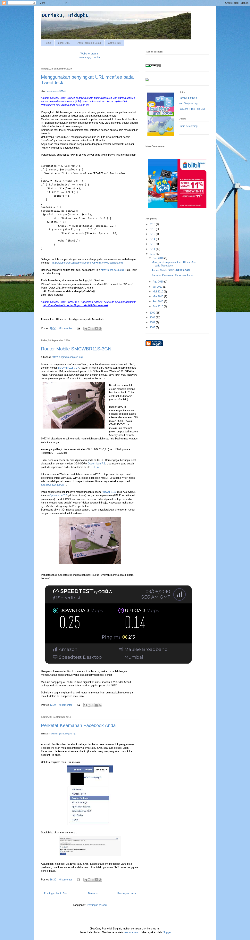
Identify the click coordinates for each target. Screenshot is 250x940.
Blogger (166, 932)
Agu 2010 (158, 281)
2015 (153, 234)
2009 (153, 312)
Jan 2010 (158, 306)
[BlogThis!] (89, 329)
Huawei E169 (109, 491)
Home (48, 43)
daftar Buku (64, 43)
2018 (153, 224)
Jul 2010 (158, 286)
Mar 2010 (158, 296)
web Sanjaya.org (188, 103)
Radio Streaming (188, 126)
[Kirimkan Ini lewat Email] (85, 329)
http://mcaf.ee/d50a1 (112, 269)
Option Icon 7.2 (96, 463)
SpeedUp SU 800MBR (53, 484)
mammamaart (131, 932)
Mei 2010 (158, 291)
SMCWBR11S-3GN (68, 367)
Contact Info (114, 43)
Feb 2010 (158, 301)
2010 (153, 253)
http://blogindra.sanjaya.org (67, 357)
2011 (153, 249)
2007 (153, 322)
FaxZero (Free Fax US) (192, 108)
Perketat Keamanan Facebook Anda (78, 725)
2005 (153, 327)
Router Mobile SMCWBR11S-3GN (76, 348)
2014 (153, 239)
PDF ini (95, 467)
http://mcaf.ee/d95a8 (56, 91)
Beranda (92, 893)
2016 (153, 229)
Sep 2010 (158, 258)
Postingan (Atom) (97, 904)
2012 (153, 243)
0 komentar (65, 328)
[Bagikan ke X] (93, 329)
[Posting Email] (78, 328)
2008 (153, 317)
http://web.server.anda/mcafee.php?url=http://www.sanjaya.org (87, 262)
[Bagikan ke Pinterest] (100, 329)
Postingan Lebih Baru (56, 893)
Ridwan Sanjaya (188, 97)
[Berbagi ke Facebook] (96, 329)
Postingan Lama (126, 893)
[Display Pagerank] (153, 66)
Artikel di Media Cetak (89, 43)
